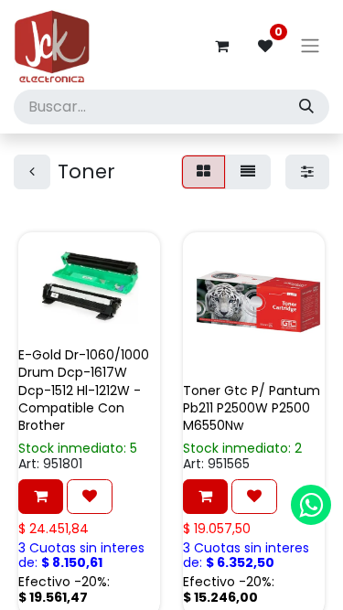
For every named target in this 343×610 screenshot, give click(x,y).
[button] (40, 496)
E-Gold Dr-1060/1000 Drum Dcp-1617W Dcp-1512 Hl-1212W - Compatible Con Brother (83, 390)
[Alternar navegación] (310, 46)
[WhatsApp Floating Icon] (311, 505)
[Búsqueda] (306, 107)
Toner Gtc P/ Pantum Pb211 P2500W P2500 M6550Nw (251, 407)
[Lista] (248, 172)
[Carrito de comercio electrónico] (221, 45)
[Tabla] (203, 172)
